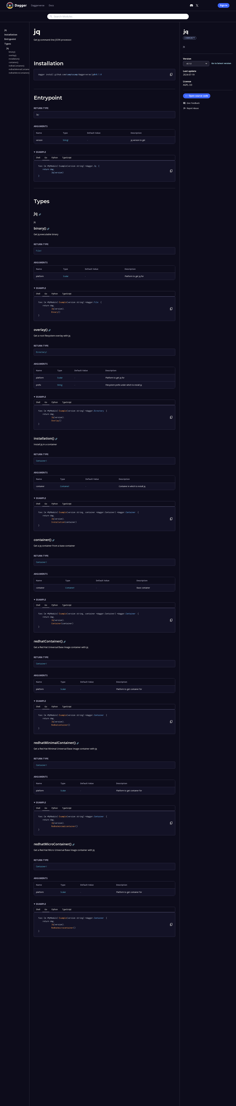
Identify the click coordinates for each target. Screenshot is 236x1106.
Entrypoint (10, 39)
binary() (12, 52)
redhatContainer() (16, 65)
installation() (14, 58)
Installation (10, 34)
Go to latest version (221, 63)
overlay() (12, 55)
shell (38, 157)
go (46, 157)
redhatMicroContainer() (19, 73)
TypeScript (66, 157)
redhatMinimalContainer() (20, 69)
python (54, 157)
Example (41, 152)
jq (5, 29)
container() (13, 62)
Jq (8, 48)
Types (7, 43)
